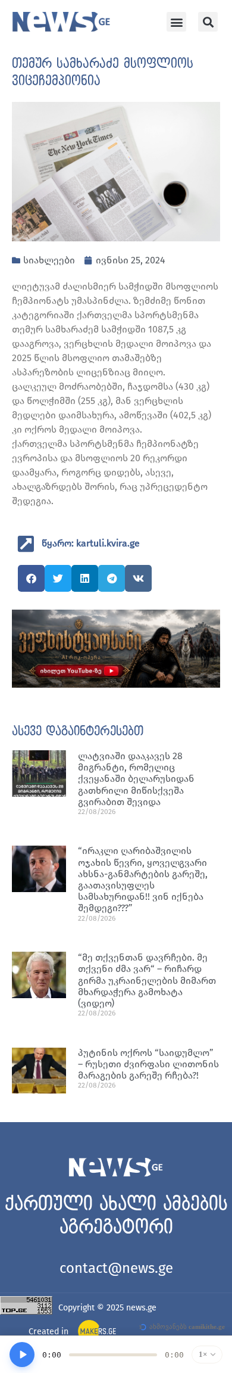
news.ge (141, 1308)
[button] (176, 22)
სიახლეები (49, 260)
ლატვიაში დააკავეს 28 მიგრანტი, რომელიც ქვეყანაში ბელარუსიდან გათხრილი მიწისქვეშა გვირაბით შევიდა (136, 778)
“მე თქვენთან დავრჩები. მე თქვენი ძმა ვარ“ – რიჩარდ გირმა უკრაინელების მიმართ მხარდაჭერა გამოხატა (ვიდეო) (147, 980)
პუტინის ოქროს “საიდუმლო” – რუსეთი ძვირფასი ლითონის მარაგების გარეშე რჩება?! (148, 1064)
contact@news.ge (116, 1268)
